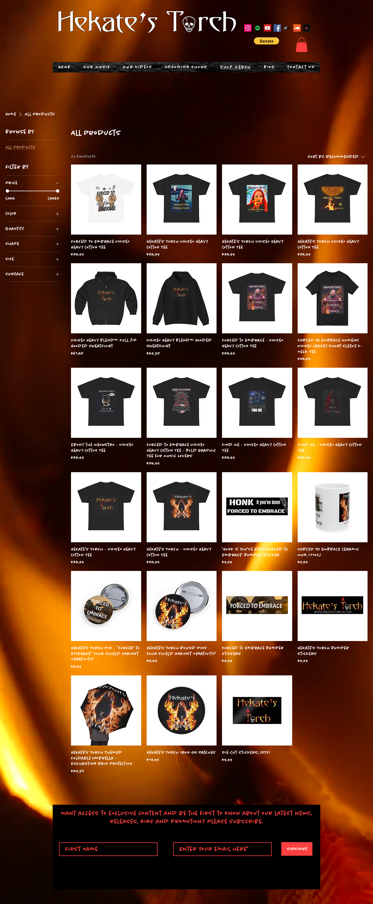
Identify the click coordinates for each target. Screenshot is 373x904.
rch (217, 24)
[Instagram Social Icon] (247, 28)
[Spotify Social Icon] (257, 28)
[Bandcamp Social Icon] (287, 28)
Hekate (98, 24)
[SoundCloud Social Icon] (297, 28)
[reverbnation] (306, 28)
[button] (266, 40)
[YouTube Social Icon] (267, 28)
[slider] (7, 191)
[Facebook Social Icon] (277, 28)
